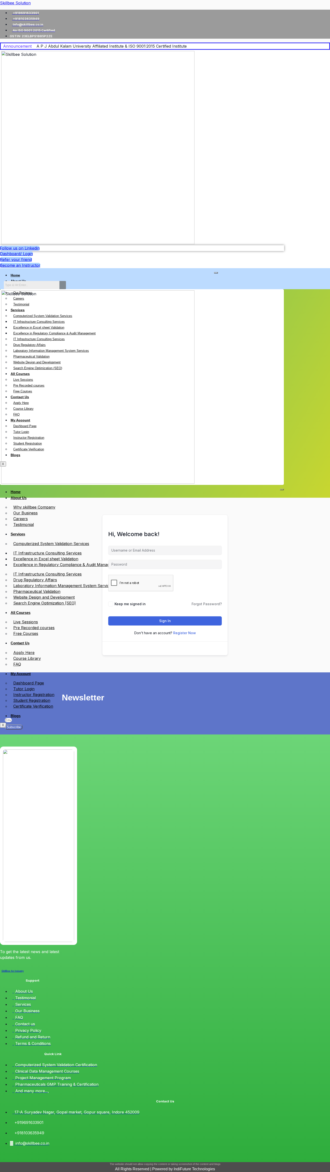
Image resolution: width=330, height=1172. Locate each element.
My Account (21, 674)
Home (15, 275)
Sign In (165, 621)
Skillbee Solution (15, 2)
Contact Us (20, 643)
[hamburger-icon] (216, 272)
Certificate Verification (33, 706)
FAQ (17, 664)
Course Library (27, 658)
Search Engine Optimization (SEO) (44, 603)
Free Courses (25, 633)
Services (18, 534)
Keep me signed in (130, 604)
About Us (19, 498)
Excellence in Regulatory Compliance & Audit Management (67, 564)
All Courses (20, 613)
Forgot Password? (207, 604)
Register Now (184, 633)
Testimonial (23, 524)
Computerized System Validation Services (51, 543)
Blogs (16, 716)
